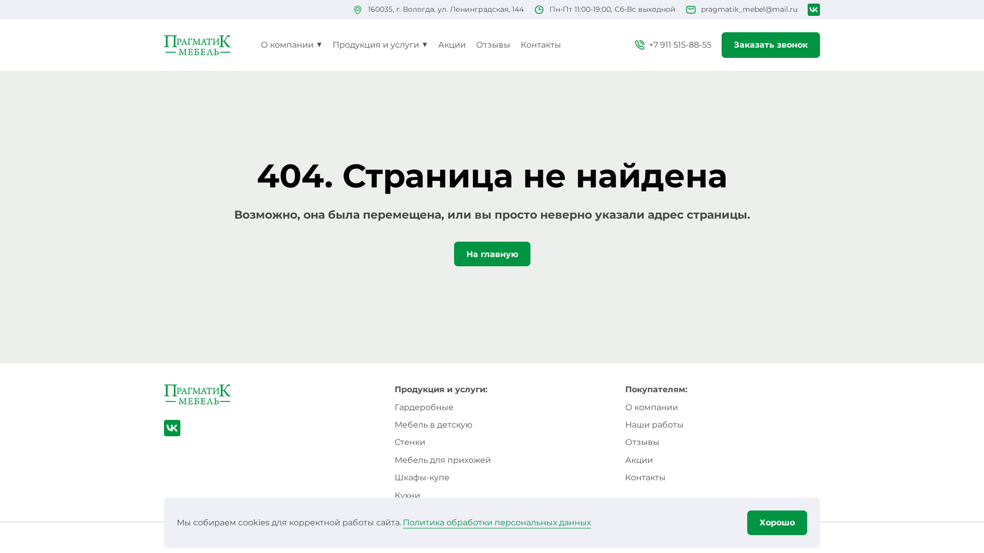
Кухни (407, 495)
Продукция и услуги (376, 45)
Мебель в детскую (434, 425)
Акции (452, 45)
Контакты (541, 45)
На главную (492, 254)
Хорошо (777, 522)
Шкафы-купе (422, 477)
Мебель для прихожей (443, 460)
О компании (287, 45)
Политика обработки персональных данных (497, 522)
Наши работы (654, 425)
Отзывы (493, 45)
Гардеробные (424, 407)
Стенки (410, 442)
